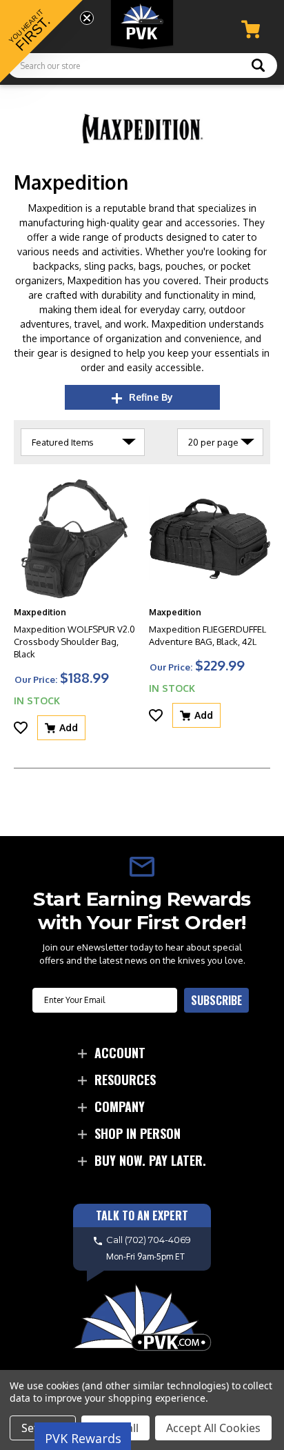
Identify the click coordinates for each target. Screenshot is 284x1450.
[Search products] (258, 67)
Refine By (151, 397)
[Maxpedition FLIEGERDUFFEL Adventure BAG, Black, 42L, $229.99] (209, 538)
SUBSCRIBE (216, 1000)
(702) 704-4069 (158, 1239)
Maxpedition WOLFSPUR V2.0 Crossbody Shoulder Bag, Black (74, 641)
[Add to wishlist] (21, 728)
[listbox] (83, 442)
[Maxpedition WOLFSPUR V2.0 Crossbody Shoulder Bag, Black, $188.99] (74, 538)
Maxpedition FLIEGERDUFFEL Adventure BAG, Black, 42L (207, 635)
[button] (41, 41)
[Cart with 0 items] (250, 29)
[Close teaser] (87, 18)
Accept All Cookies (213, 1428)
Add (68, 727)
